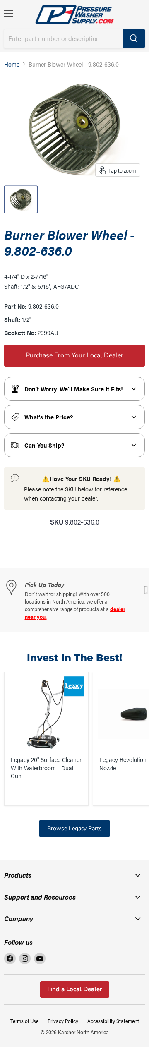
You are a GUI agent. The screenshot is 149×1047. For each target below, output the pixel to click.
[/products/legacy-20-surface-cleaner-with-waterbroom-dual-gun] (46, 714)
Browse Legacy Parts (74, 828)
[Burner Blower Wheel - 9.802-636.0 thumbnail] (21, 199)
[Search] (134, 38)
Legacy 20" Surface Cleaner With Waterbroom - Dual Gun (46, 767)
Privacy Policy (63, 1021)
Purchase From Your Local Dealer (74, 355)
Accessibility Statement (113, 1021)
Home (11, 63)
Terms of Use (24, 1021)
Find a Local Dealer (74, 989)
